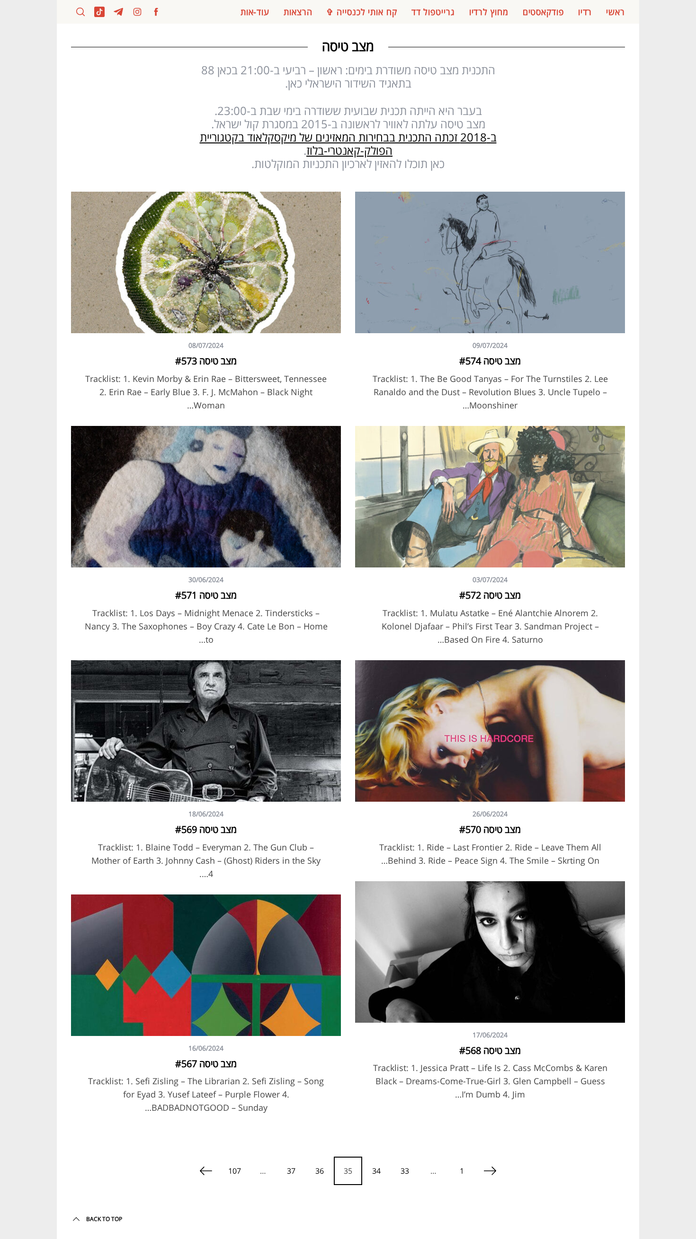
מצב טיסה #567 (206, 1063)
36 (319, 1171)
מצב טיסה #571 (206, 595)
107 (234, 1171)
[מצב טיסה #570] (490, 731)
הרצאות (298, 12)
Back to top (104, 1219)
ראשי (615, 12)
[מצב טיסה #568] (490, 952)
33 (405, 1171)
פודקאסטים (543, 12)
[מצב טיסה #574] (490, 262)
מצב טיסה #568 (490, 1050)
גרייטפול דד (433, 12)
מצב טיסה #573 (206, 360)
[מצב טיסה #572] (490, 496)
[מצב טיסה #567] (206, 965)
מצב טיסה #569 (206, 829)
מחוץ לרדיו (489, 12)
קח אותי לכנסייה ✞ (361, 12)
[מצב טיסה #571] (206, 496)
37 (291, 1171)
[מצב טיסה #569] (206, 731)
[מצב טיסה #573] (206, 262)
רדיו (585, 12)
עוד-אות (255, 12)
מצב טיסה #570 (490, 829)
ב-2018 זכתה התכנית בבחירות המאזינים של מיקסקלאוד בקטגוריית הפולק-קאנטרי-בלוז (348, 143)
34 (376, 1171)
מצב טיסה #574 (490, 360)
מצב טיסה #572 (490, 595)
